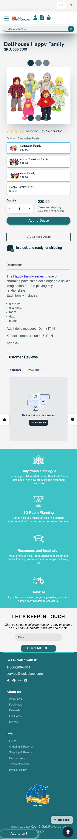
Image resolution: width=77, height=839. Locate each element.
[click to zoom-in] (39, 95)
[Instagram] (20, 680)
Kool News (15, 704)
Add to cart (18, 833)
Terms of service (19, 764)
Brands (13, 722)
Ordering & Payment (21, 746)
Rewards (14, 710)
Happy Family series (28, 276)
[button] (30, 118)
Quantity (11, 200)
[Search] (71, 29)
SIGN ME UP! (38, 648)
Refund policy (17, 758)
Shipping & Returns (21, 752)
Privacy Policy (18, 769)
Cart (48, 18)
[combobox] (38, 29)
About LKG (16, 698)
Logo (21, 18)
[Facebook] (8, 680)
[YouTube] (25, 680)
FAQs (12, 741)
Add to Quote (38, 220)
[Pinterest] (14, 680)
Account (35, 18)
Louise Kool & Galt (34, 826)
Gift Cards (15, 716)
